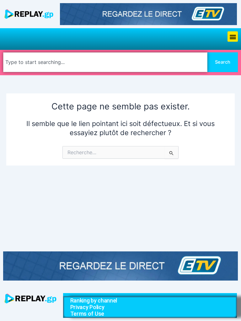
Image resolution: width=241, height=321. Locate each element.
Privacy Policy (87, 307)
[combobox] (105, 62)
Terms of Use (87, 313)
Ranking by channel (93, 300)
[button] (233, 36)
